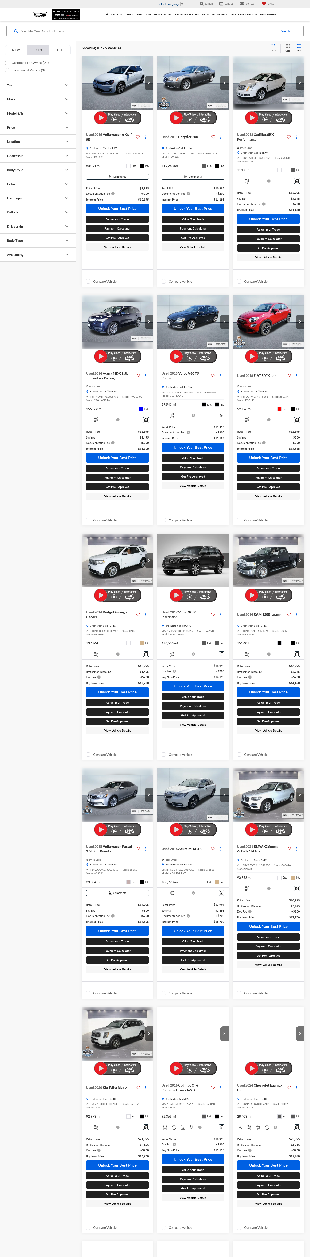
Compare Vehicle (105, 281)
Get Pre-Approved (117, 238)
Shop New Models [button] (187, 14)
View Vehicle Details (117, 247)
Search (285, 31)
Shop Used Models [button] (214, 14)
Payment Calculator (117, 228)
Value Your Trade (117, 219)
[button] (149, 83)
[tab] (16, 50)
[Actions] (145, 137)
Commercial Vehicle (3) (28, 70)
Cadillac (117, 14)
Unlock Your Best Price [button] (117, 208)
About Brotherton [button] (243, 14)
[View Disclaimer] (269, 181)
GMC (140, 14)
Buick (130, 14)
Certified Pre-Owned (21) (30, 63)
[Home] (107, 14)
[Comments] (297, 181)
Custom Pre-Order (159, 14)
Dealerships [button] (268, 14)
